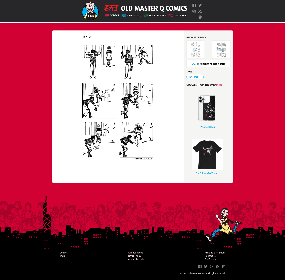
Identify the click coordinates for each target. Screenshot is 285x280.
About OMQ (131, 15)
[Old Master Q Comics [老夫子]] (90, 11)
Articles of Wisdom (215, 252)
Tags (62, 255)
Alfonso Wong (135, 252)
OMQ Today (134, 255)
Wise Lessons (155, 15)
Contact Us (211, 255)
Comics (112, 15)
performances (195, 76)
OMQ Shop (177, 15)
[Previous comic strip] (195, 49)
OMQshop (210, 259)
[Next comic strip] (221, 49)
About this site (136, 259)
